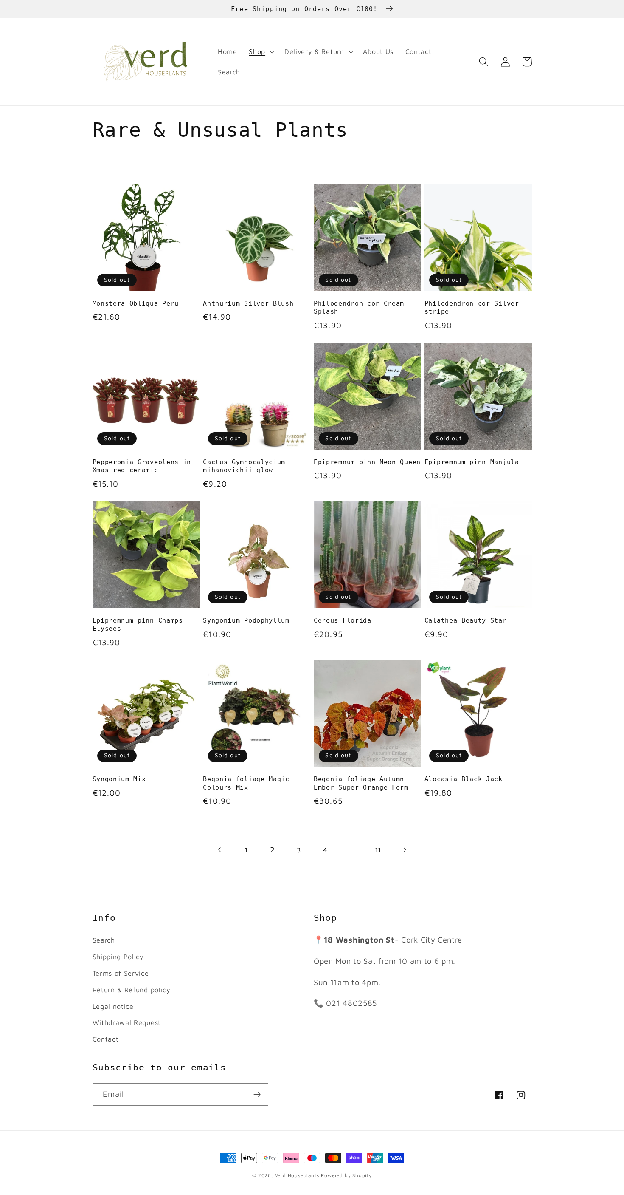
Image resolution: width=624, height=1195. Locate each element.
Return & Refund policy (132, 989)
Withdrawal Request (127, 1022)
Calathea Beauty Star (465, 620)
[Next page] (404, 850)
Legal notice (113, 1006)
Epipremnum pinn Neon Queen (367, 462)
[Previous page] (219, 850)
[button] (260, 52)
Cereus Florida (342, 620)
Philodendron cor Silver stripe (471, 307)
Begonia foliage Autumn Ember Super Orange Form (361, 783)
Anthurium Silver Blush (248, 303)
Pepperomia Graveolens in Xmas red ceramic (142, 466)
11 (378, 850)
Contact (106, 1039)
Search (104, 940)
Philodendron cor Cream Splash (359, 307)
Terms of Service (121, 973)
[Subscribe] (257, 1094)
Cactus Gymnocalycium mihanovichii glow (244, 466)
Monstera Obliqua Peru (136, 303)
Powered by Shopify (346, 1175)
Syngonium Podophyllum (246, 620)
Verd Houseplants (297, 1175)
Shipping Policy (118, 956)
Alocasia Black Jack (463, 779)
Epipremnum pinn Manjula (471, 462)
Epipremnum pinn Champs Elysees (138, 624)
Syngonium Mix (119, 779)
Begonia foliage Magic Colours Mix (246, 783)
